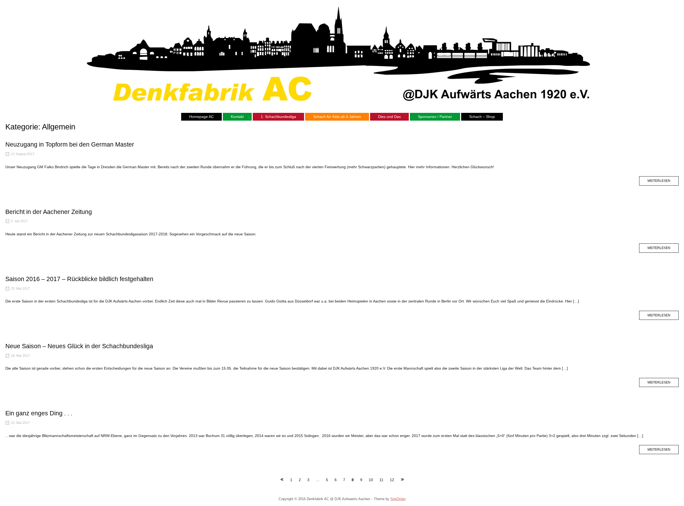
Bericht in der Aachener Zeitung (48, 211)
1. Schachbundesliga (278, 117)
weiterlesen (663, 182)
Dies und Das (389, 117)
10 (371, 480)
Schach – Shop (482, 117)
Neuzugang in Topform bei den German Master (69, 144)
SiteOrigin (398, 499)
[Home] (342, 53)
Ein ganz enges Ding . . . (38, 413)
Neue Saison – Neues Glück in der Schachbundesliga (79, 346)
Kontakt (237, 117)
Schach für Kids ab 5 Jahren (337, 117)
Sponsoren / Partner (435, 117)
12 (392, 480)
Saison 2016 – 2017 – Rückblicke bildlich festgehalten (79, 278)
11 (381, 480)
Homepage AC (201, 117)
